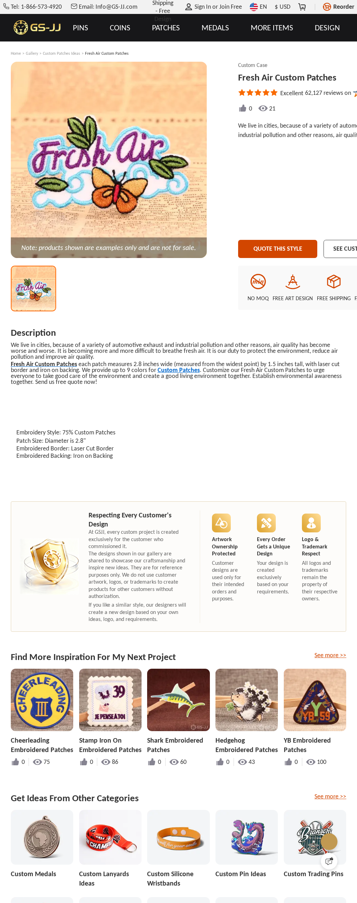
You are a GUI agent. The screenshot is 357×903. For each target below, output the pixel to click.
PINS (80, 27)
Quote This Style (277, 248)
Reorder (343, 6)
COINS (120, 27)
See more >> (330, 655)
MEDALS (215, 27)
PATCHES (166, 27)
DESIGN (327, 27)
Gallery (32, 53)
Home (16, 53)
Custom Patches (179, 370)
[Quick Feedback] (329, 861)
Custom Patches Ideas (61, 53)
